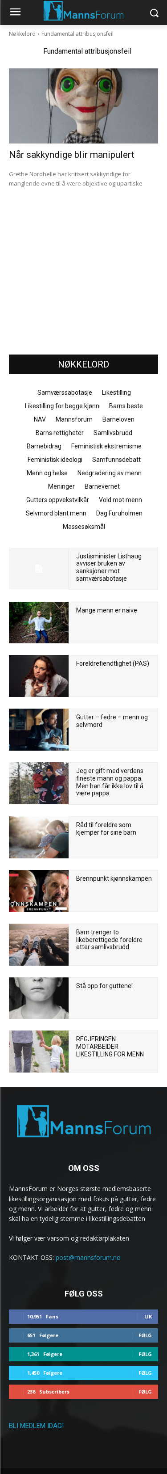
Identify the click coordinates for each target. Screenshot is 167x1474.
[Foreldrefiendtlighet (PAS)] (39, 676)
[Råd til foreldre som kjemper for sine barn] (39, 837)
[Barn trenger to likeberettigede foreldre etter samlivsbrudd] (39, 945)
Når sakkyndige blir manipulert (71, 154)
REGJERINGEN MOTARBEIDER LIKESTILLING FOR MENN (110, 1046)
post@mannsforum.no (88, 1257)
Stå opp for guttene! (104, 985)
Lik (148, 1316)
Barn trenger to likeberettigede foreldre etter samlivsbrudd (109, 940)
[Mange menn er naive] (39, 623)
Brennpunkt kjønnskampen (114, 878)
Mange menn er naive (106, 610)
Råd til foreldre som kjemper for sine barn (106, 828)
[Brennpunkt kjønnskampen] (39, 891)
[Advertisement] (84, 279)
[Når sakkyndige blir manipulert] (83, 106)
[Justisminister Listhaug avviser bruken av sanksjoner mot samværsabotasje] (39, 569)
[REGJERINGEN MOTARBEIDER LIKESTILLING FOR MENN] (39, 1052)
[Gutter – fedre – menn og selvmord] (39, 730)
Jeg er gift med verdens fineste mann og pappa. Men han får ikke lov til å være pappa (109, 782)
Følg (145, 1335)
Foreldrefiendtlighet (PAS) (112, 663)
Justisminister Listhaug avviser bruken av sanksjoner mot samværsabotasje (109, 567)
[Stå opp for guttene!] (39, 998)
